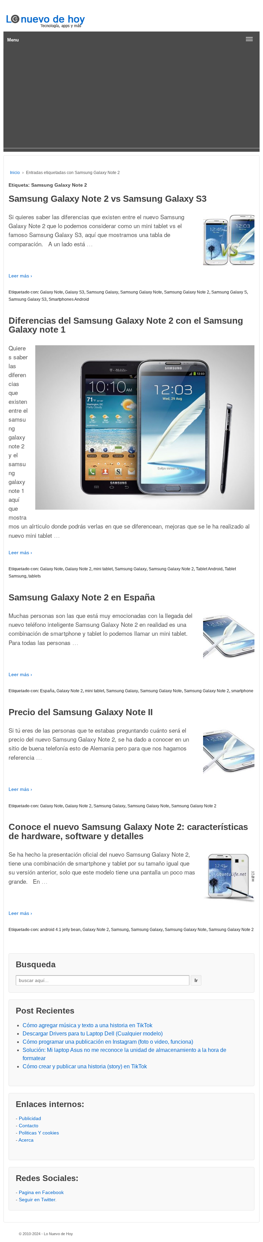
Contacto (28, 1125)
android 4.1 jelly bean (60, 929)
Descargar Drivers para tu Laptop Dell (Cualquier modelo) (93, 1033)
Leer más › (20, 275)
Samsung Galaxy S (229, 292)
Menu (13, 39)
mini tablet (103, 569)
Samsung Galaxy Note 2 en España (82, 597)
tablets (34, 576)
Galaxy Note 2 (78, 569)
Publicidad (30, 1118)
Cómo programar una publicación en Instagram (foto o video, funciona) (108, 1042)
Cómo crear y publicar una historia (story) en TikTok (85, 1066)
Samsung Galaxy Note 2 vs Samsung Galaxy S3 (107, 199)
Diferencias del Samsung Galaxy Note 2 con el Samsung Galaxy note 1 (126, 325)
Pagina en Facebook (41, 1192)
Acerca (26, 1140)
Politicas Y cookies (39, 1132)
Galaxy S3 (74, 292)
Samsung (120, 929)
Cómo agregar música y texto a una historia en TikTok (87, 1025)
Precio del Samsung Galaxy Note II (81, 712)
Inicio (15, 172)
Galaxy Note (51, 292)
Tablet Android (209, 569)
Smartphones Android (69, 299)
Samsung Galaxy (102, 292)
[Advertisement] (131, 100)
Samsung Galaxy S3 (28, 299)
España (47, 690)
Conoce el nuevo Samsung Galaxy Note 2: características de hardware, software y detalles (128, 831)
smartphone (242, 690)
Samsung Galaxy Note (141, 292)
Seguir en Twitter (37, 1199)
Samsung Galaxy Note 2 (186, 292)
